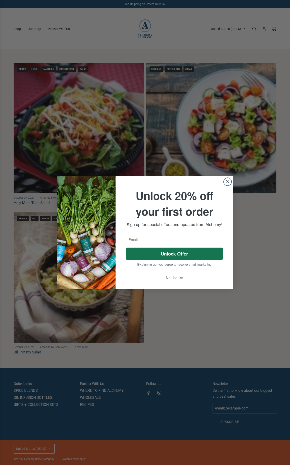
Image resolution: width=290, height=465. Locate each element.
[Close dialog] (228, 182)
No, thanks (174, 277)
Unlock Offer (174, 253)
